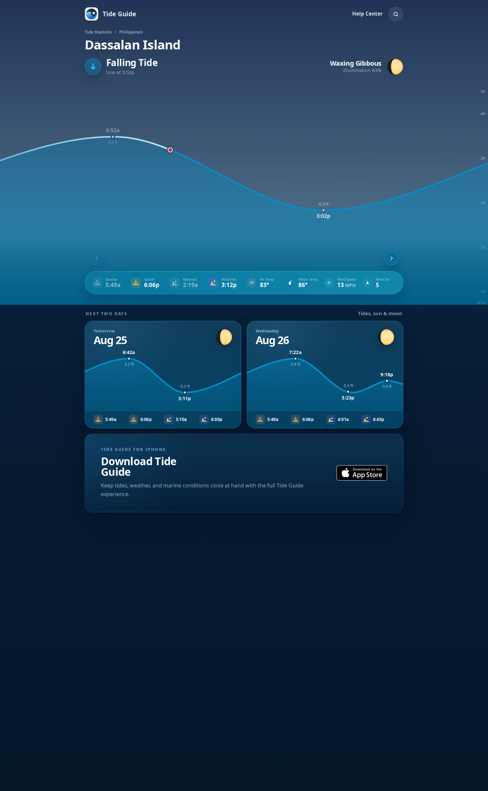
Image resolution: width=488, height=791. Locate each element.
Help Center (367, 13)
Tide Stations (98, 32)
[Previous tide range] (96, 258)
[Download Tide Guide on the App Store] (362, 473)
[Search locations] (396, 14)
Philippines (130, 32)
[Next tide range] (391, 258)
